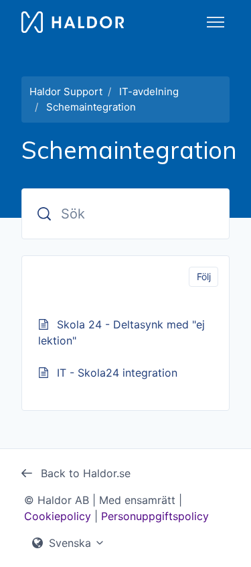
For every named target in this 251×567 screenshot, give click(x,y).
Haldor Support (65, 91)
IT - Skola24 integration (117, 372)
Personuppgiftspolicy (155, 516)
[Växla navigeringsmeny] (215, 22)
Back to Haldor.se (84, 473)
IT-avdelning (149, 91)
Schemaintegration (91, 107)
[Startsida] (72, 22)
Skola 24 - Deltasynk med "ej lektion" (121, 332)
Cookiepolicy (57, 516)
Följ (204, 276)
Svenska (70, 543)
